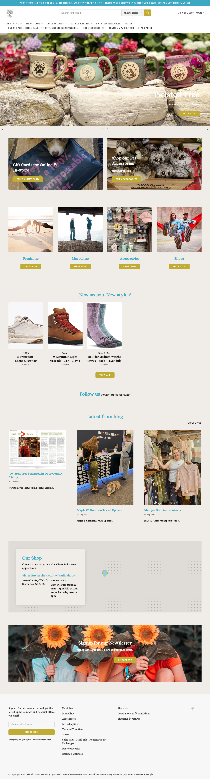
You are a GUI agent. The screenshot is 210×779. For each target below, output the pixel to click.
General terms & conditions (134, 713)
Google (149, 774)
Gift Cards (145, 28)
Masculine (33, 23)
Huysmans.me (79, 774)
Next (207, 128)
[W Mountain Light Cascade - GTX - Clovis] (65, 326)
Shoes (129, 23)
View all (105, 375)
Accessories (56, 23)
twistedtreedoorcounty (115, 394)
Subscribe (125, 660)
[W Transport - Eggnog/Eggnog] (25, 326)
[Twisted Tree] (192, 709)
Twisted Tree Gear (108, 23)
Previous (2, 128)
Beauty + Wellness (121, 28)
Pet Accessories (94, 28)
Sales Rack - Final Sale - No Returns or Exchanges (42, 28)
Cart (200, 13)
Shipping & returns (129, 718)
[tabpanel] (105, 79)
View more (195, 423)
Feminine (13, 23)
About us (123, 708)
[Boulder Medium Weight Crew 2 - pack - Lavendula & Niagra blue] (104, 326)
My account (186, 13)
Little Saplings (81, 23)
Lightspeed (56, 774)
